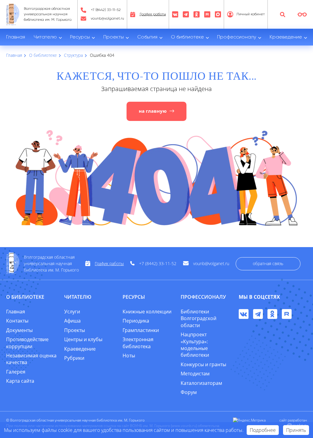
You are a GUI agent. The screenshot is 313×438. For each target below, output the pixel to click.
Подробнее (263, 430)
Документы (19, 330)
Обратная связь (268, 263)
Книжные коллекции (147, 311)
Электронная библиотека (138, 342)
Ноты (129, 355)
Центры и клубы (83, 339)
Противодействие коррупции (27, 342)
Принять (296, 430)
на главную (153, 111)
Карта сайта (20, 381)
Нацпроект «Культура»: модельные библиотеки (195, 344)
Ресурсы (80, 37)
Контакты (17, 320)
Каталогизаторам (201, 383)
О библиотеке (187, 37)
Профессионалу (236, 37)
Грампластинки (141, 330)
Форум (189, 392)
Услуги (72, 311)
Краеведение (286, 37)
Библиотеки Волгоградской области (198, 318)
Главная (15, 37)
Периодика (136, 320)
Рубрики (74, 358)
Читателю (45, 37)
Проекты (113, 37)
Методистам (195, 373)
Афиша (72, 320)
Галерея (15, 371)
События (147, 37)
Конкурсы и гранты (203, 364)
